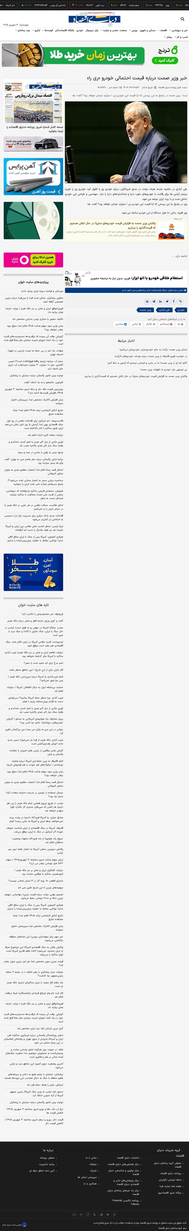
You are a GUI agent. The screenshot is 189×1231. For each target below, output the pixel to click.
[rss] (94, 1214)
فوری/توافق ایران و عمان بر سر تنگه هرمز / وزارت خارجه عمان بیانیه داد (34, 310)
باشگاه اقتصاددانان (64, 30)
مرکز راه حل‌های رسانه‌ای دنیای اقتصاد (123, 1192)
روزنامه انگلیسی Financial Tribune (126, 1202)
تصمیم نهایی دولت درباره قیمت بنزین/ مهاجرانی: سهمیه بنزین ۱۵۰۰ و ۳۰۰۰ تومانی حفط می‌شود (33, 896)
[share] (88, 1214)
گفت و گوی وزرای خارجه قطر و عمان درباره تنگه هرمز (35, 621)
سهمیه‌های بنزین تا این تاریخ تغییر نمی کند (40, 888)
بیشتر (169, 37)
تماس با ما (91, 1158)
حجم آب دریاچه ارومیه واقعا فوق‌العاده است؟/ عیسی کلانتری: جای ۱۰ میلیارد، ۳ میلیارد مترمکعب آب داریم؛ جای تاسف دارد (35, 365)
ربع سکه (185, 5)
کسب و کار (182, 37)
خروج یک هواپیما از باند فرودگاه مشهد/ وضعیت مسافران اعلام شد (37, 840)
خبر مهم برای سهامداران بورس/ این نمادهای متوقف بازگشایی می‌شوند (36, 938)
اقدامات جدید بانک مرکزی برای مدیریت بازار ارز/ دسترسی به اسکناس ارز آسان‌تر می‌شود (33, 517)
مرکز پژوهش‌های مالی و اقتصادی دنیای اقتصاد (126, 1182)
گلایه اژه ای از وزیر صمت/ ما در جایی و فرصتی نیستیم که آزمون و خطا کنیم (147, 363)
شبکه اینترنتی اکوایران (170, 1180)
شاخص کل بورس (41, 5)
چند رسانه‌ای (23, 30)
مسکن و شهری (148, 30)
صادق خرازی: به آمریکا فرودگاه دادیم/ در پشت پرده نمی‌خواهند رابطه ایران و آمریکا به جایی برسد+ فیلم (36, 819)
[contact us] (81, 1214)
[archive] (74, 1214)
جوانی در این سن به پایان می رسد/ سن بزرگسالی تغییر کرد (34, 731)
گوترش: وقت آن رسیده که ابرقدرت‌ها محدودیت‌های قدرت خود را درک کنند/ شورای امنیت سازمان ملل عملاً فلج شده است (33, 340)
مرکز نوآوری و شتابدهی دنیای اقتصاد (123, 1172)
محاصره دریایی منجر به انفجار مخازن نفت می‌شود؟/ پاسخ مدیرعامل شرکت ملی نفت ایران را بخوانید (35, 482)
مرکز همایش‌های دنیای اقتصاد (123, 1164)
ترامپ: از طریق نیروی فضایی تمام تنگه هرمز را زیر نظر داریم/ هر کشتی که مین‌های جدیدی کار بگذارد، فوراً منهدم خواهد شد (35, 807)
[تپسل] (67, 273)
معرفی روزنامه (47, 1158)
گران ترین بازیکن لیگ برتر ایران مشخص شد (40, 1028)
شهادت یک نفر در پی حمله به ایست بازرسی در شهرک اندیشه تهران (35, 352)
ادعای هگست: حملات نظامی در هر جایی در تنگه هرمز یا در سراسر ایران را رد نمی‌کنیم (33, 507)
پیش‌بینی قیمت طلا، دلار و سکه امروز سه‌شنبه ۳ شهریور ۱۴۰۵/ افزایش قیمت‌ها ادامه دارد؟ (34, 391)
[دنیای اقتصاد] (94, 19)
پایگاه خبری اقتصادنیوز (169, 1193)
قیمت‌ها (48, 30)
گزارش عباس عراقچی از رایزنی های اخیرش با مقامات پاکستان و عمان (36, 752)
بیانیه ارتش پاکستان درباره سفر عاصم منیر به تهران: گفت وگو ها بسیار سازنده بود (33, 461)
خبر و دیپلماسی (179, 30)
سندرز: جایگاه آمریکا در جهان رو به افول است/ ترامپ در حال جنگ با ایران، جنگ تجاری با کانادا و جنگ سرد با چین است (34, 631)
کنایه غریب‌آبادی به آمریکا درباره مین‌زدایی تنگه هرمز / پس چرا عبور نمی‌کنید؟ (35, 678)
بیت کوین (83, 5)
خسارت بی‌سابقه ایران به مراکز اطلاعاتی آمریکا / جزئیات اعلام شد (35, 689)
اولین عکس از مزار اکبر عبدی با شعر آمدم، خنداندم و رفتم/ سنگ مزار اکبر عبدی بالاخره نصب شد (36, 444)
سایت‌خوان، (172, 290)
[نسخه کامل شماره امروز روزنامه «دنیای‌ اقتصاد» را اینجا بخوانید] (33, 101)
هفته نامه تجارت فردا (170, 1186)
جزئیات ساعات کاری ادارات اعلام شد (45, 435)
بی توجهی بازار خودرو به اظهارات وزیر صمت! (163, 370)
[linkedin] (160, 302)
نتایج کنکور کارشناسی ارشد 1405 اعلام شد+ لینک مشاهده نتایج (38, 917)
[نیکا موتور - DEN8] (33, 143)
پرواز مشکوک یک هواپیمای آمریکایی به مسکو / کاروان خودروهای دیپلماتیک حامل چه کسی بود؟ (34, 721)
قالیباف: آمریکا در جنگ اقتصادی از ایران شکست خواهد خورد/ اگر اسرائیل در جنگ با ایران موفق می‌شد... (34, 830)
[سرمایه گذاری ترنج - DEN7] (94, 55)
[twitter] (167, 302)
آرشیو (37, 30)
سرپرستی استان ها (87, 1177)
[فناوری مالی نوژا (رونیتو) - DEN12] (33, 572)
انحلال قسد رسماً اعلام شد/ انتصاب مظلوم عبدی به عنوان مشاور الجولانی (34, 472)
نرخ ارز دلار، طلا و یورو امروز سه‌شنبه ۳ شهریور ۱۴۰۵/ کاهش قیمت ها (35, 1111)
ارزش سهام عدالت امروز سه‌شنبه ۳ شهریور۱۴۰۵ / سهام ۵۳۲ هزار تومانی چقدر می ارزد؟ (34, 861)
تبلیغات (93, 1164)
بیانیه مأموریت (46, 1164)
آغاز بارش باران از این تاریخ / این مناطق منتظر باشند (36, 670)
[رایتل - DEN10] (33, 260)
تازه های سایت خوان (33, 605)
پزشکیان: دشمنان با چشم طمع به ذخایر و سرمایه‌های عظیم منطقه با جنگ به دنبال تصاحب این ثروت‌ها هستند (33, 1076)
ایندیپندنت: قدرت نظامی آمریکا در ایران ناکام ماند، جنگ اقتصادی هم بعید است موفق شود (34, 644)
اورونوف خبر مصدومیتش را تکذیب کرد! (42, 614)
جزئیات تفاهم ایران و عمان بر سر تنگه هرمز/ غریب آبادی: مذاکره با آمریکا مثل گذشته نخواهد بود (33, 654)
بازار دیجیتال (92, 30)
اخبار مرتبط (126, 341)
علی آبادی (164, 310)
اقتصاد (163, 30)
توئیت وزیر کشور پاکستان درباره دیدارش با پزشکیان (36, 375)
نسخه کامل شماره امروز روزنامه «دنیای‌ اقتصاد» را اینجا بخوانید (35, 129)
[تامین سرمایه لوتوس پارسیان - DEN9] (33, 220)
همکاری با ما (90, 1184)
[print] (147, 302)
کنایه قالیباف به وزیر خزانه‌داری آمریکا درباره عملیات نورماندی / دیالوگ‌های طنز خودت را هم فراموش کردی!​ (35, 763)
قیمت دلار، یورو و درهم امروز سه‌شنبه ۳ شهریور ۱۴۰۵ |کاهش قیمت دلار (34, 1121)
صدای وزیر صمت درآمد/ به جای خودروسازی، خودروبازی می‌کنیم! (153, 350)
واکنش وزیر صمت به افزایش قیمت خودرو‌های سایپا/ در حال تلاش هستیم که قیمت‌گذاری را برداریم (113, 225)
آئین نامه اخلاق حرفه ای (41, 1171)
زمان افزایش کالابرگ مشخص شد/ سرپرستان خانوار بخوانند (37, 401)
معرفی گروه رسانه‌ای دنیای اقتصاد (167, 1165)
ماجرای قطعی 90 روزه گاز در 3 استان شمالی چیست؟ (35, 881)
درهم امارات (118, 5)
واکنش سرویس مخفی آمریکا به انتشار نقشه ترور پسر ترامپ (35, 851)
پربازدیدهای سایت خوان (33, 282)
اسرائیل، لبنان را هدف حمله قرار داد (45, 1085)
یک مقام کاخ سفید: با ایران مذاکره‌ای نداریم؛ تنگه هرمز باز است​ (35, 984)
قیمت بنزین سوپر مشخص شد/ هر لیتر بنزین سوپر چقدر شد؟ (33, 963)
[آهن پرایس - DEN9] (33, 176)
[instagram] (114, 1214)
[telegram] (154, 302)
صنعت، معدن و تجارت (114, 30)
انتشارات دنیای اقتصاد (128, 1158)
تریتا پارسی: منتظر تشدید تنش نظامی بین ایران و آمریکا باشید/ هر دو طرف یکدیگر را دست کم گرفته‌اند (34, 528)
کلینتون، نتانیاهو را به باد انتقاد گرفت (43, 382)
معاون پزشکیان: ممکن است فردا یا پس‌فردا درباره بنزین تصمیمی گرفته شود (34, 300)
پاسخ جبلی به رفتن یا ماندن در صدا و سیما (40, 452)
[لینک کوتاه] (180, 302)
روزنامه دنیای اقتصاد (170, 1173)
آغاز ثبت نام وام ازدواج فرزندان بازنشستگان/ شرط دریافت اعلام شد (34, 995)
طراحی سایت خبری (14, 1225)
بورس (134, 30)
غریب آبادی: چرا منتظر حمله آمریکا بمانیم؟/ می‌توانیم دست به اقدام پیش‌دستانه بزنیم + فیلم (35, 699)
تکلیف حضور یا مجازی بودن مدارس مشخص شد (37, 319)
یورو (151, 5)
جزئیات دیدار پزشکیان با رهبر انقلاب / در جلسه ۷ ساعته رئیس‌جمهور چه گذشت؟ (34, 974)
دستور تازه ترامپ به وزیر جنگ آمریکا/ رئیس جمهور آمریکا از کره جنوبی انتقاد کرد (36, 1093)
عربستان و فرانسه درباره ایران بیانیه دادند (42, 291)
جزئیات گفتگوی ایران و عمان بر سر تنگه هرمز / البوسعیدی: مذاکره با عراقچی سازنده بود (38, 872)
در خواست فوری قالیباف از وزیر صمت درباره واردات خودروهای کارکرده (151, 356)
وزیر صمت (145, 310)
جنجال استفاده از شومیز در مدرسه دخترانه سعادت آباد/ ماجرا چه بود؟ (34, 794)
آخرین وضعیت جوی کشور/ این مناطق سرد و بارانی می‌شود (36, 1065)
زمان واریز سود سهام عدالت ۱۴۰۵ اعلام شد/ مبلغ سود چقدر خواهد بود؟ (35, 328)
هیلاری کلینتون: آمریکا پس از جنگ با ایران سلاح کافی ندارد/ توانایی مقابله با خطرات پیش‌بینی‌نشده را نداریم (35, 539)
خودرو (80, 30)
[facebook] (174, 302)
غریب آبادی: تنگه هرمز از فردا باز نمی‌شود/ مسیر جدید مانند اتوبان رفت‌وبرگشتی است (35, 742)
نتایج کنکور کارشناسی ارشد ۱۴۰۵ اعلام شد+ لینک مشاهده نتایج (38, 412)
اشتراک (93, 1171)
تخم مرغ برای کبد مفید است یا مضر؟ (43, 663)
